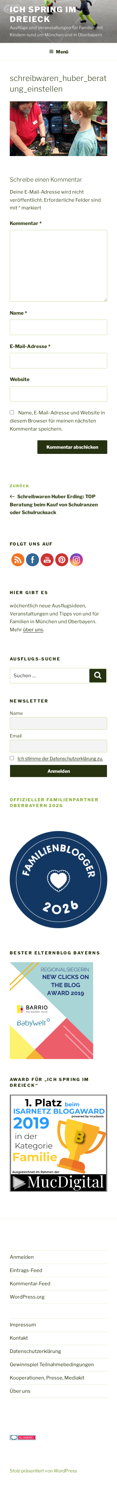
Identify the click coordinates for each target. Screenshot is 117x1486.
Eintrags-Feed (26, 1270)
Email (15, 735)
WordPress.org (27, 1297)
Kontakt (19, 1338)
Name (18, 313)
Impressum (23, 1325)
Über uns (20, 1391)
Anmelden (22, 1257)
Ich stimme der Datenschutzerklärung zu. (60, 758)
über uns (33, 630)
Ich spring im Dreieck (43, 14)
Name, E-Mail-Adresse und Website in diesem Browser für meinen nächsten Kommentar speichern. (57, 421)
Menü (62, 51)
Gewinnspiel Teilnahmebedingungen (52, 1365)
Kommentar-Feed (30, 1284)
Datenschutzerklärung (35, 1351)
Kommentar (26, 223)
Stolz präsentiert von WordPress (43, 1470)
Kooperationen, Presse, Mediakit (47, 1378)
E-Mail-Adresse (30, 346)
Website (20, 379)
